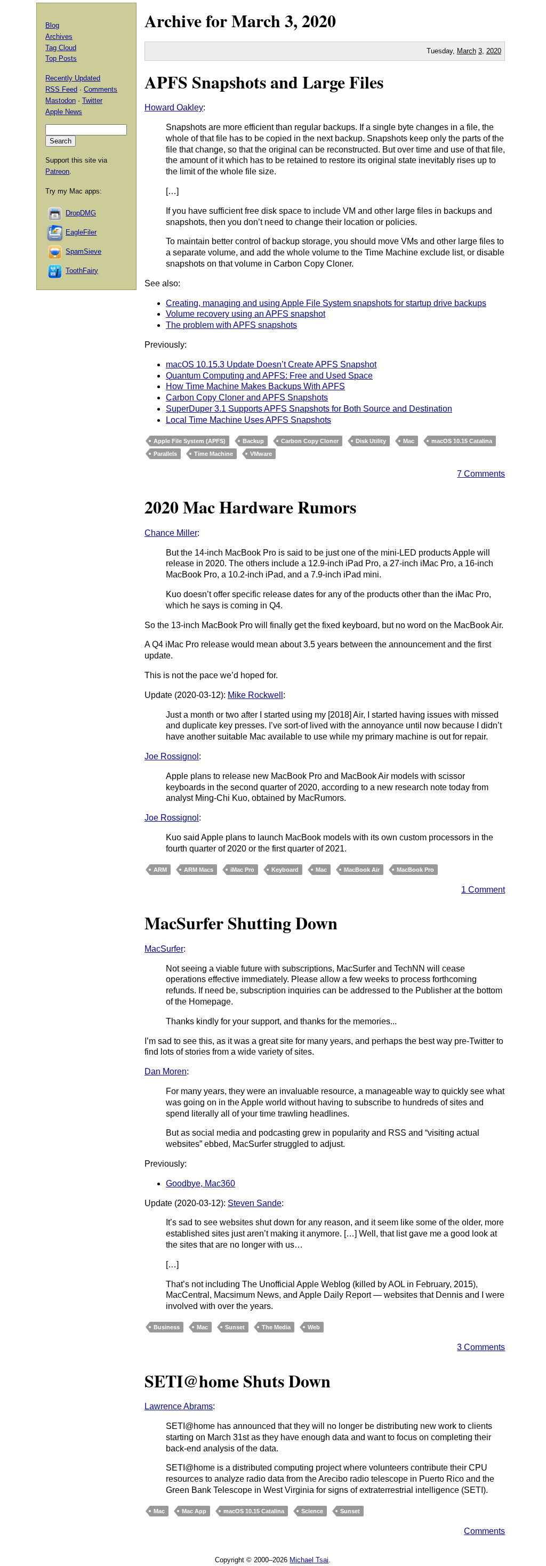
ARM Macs (198, 869)
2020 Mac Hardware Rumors (250, 506)
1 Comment (483, 889)
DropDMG (81, 213)
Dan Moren (165, 1071)
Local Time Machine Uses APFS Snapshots (248, 419)
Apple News (63, 112)
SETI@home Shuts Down (237, 1380)
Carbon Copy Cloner (310, 441)
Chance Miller (170, 532)
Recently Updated (72, 78)
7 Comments (481, 473)
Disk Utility (371, 441)
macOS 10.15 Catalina (461, 441)
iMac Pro (242, 869)
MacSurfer (163, 948)
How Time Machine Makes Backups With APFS (255, 386)
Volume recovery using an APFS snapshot (245, 313)
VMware (261, 454)
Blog (52, 25)
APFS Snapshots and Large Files (263, 81)
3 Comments (481, 1347)
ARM (160, 869)
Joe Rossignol (171, 756)
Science (312, 1511)
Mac (408, 441)
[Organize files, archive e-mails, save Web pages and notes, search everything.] (55, 232)
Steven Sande (255, 1203)
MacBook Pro (415, 869)
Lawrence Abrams (178, 1406)
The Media (276, 1327)
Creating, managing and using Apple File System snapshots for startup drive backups (326, 303)
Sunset (235, 1327)
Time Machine (213, 454)
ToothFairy (82, 271)
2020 (319, 20)
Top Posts (61, 58)
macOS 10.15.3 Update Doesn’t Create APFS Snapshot (271, 364)
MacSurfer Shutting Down (241, 922)
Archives (59, 37)
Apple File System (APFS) (190, 441)
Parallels (165, 454)
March (255, 20)
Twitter (92, 101)
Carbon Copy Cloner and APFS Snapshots (247, 397)
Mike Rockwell (255, 695)
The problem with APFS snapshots (231, 325)
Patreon (57, 171)
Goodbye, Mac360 (200, 1183)
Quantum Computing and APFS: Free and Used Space (269, 375)
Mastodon (60, 101)
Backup (253, 441)
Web (314, 1327)
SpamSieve (83, 251)
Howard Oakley (173, 107)
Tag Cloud (60, 48)
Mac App (194, 1511)
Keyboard (285, 869)
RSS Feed (61, 89)
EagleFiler (81, 232)
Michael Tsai (309, 1560)
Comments (484, 1531)
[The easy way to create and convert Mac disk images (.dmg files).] (55, 213)
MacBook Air (362, 869)
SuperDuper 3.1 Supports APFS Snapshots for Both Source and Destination (309, 408)
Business (167, 1327)
